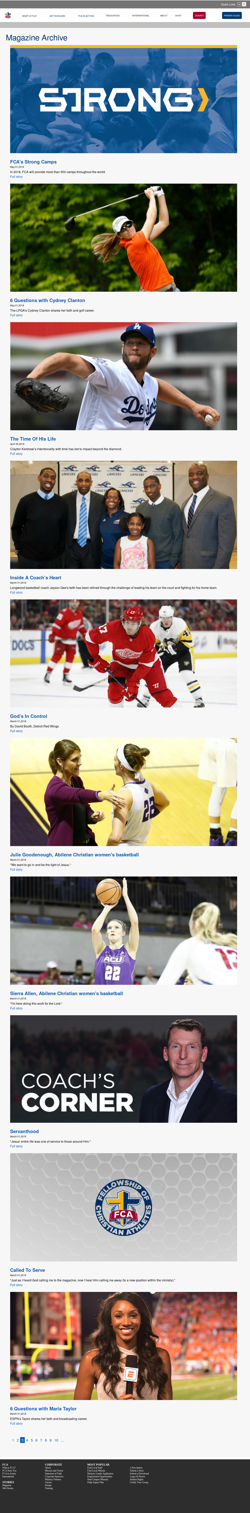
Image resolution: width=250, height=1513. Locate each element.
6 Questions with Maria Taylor (43, 1408)
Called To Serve (27, 1270)
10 (56, 1440)
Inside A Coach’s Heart (35, 577)
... (62, 1440)
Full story (16, 176)
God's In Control (28, 716)
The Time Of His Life (33, 438)
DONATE (199, 15)
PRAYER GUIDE (232, 15)
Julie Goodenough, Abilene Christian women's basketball (74, 854)
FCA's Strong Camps (33, 161)
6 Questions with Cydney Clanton (47, 300)
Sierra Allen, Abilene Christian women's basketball (66, 993)
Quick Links (228, 4)
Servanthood (24, 1131)
